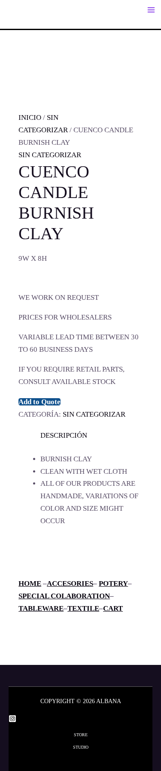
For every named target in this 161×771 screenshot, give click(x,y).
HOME (29, 583)
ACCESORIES (70, 583)
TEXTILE (83, 608)
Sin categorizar (49, 155)
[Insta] (12, 718)
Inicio (29, 117)
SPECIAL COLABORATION (64, 596)
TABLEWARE (41, 608)
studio (80, 747)
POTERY (113, 583)
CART (113, 608)
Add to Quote (39, 401)
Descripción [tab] (63, 435)
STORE (81, 734)
